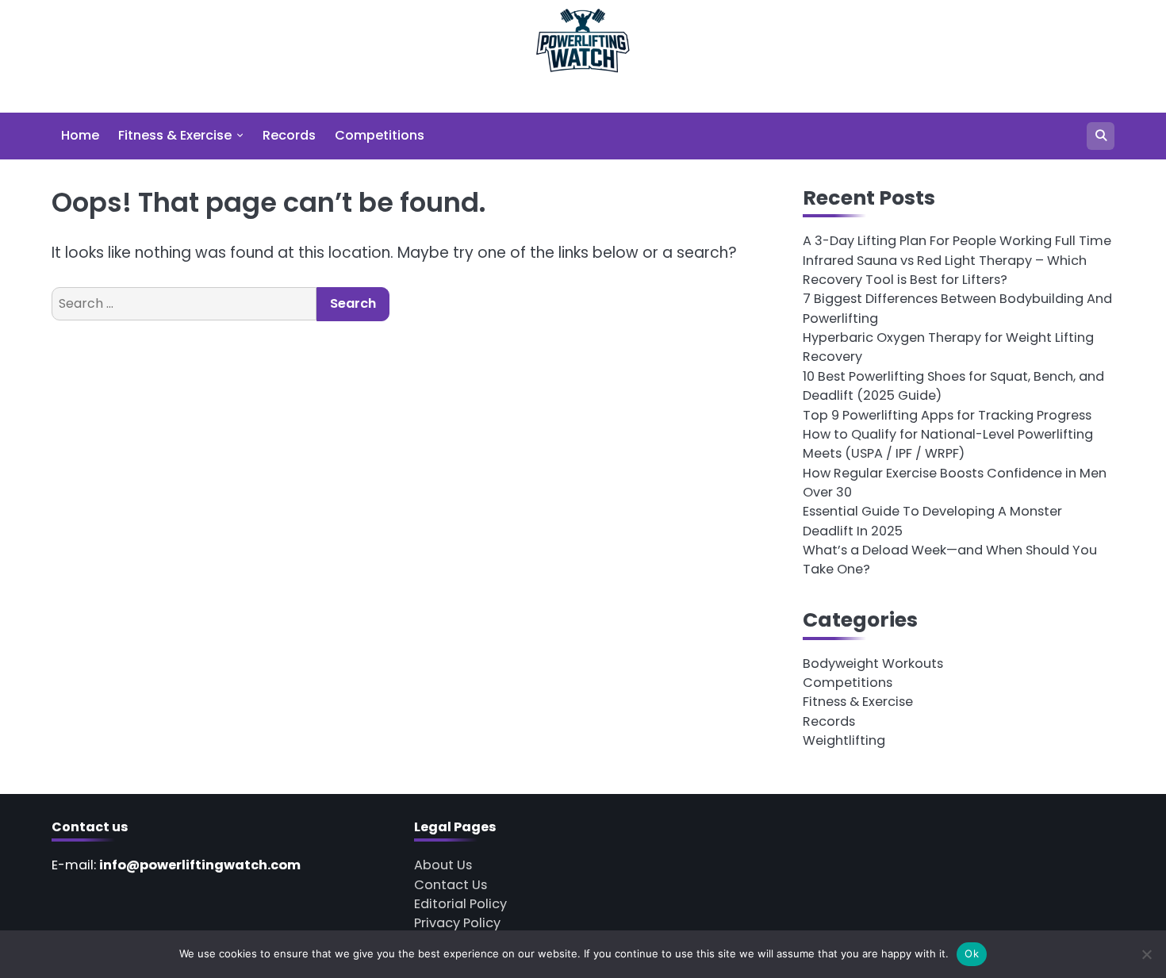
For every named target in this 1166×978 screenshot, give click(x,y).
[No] (1146, 954)
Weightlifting (844, 740)
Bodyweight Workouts (873, 663)
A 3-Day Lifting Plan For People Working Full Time (957, 241)
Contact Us (450, 885)
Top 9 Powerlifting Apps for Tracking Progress (947, 415)
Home (80, 135)
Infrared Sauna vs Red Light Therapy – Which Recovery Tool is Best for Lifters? (945, 270)
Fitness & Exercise (175, 135)
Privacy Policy (457, 923)
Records (289, 135)
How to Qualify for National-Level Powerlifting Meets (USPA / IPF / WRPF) (948, 443)
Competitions (379, 135)
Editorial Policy (460, 904)
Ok (972, 953)
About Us (443, 865)
